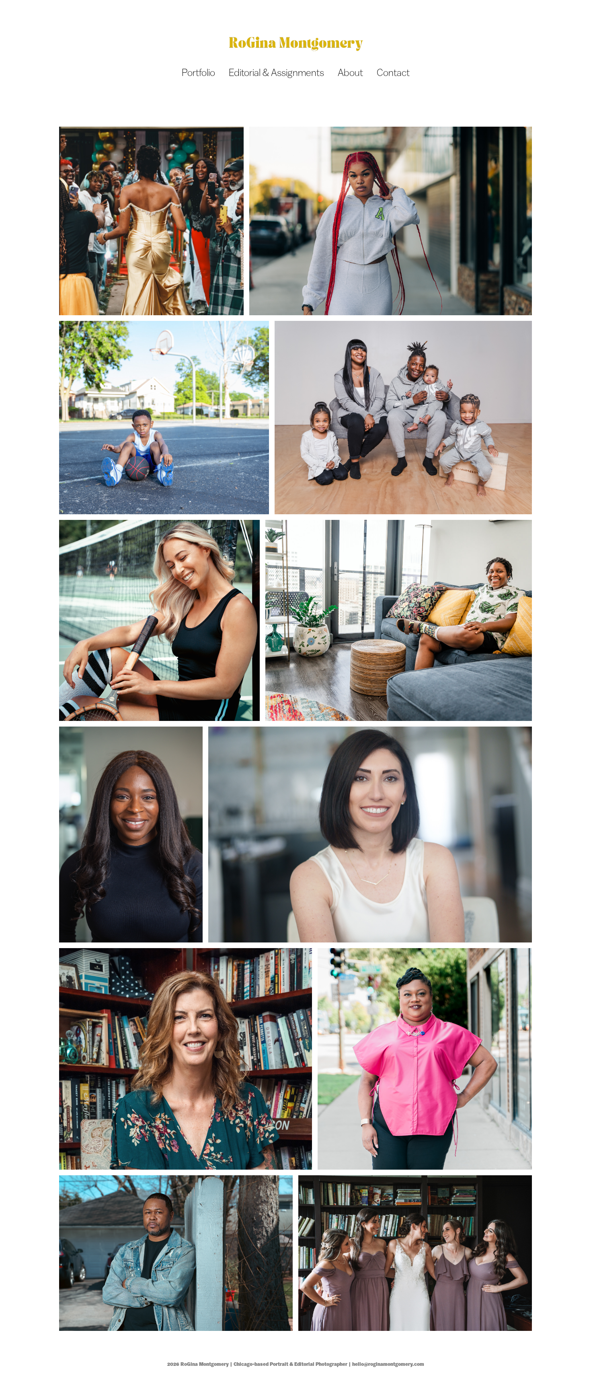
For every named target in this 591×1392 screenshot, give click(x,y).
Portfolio (198, 72)
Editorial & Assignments (276, 72)
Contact (393, 72)
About (350, 72)
